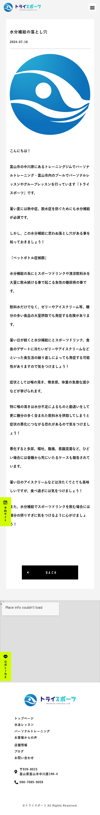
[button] (92, 7)
